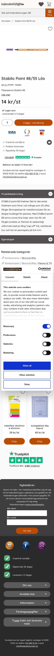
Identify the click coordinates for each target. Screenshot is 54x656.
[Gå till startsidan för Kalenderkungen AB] (12, 4)
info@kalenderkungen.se (15, 177)
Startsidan (5, 21)
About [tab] (44, 277)
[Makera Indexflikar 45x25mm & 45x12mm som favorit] (22, 392)
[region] (27, 194)
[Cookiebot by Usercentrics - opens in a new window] (38, 269)
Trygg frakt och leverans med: (27, 622)
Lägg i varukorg (33, 122)
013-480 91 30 (31, 173)
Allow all (27, 365)
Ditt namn (11, 508)
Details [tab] (27, 277)
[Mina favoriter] (41, 4)
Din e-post (11, 517)
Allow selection (27, 375)
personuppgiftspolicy (34, 504)
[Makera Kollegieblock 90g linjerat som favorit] (47, 392)
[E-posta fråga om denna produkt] (49, 142)
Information (27, 602)
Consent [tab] (9, 277)
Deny (27, 384)
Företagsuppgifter (27, 611)
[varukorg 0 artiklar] (49, 4)
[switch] (46, 335)
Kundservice (27, 594)
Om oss (27, 585)
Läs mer (5, 94)
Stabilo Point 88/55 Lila (24, 21)
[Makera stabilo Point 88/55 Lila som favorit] (49, 29)
